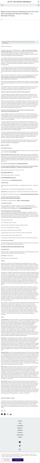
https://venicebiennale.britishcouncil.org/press (10, 198)
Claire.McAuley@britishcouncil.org (8, 177)
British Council (3, 2)
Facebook (23, 200)
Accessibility (20, 425)
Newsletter (20, 430)
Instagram (27, 200)
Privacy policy (20, 434)
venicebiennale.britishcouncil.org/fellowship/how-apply (12, 246)
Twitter (18, 200)
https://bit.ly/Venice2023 (23, 163)
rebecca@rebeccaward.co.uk (7, 172)
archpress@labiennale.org (25, 208)
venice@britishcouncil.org (16, 180)
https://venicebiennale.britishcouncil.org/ (29, 194)
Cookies (20, 437)
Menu (2, 5)
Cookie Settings (7, 459)
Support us (20, 428)
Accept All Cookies (17, 459)
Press (20, 423)
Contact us (20, 432)
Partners (20, 421)
